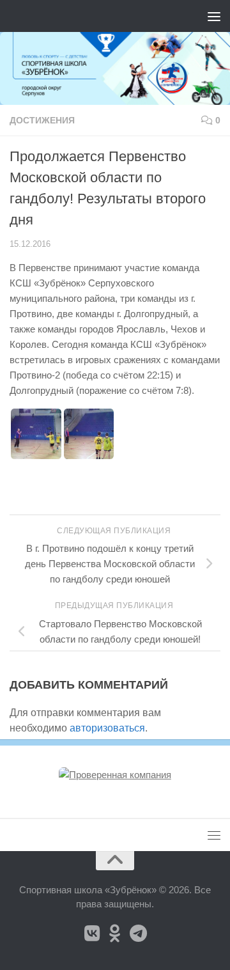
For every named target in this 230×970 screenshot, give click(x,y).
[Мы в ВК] (92, 934)
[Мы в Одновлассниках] (115, 934)
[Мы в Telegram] (138, 934)
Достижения (42, 120)
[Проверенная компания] (115, 774)
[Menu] (214, 16)
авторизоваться (107, 728)
